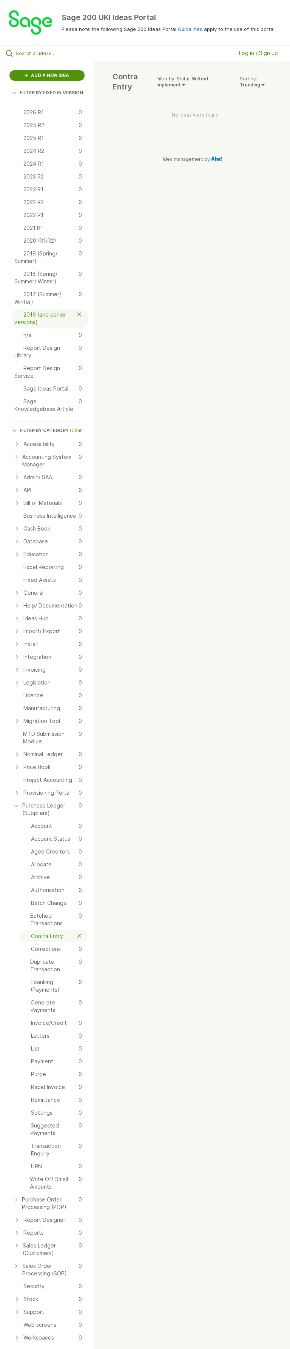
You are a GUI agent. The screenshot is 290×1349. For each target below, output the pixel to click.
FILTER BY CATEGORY (44, 430)
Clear (76, 430)
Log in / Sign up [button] (258, 53)
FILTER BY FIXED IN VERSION (51, 92)
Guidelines (190, 29)
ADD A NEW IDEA (49, 75)
